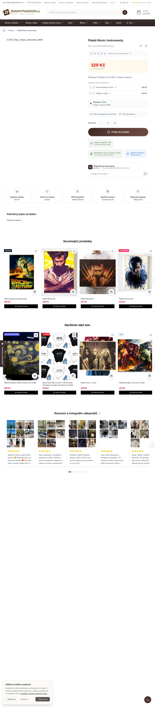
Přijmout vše (42, 699)
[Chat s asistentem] (147, 699)
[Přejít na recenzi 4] (76, 471)
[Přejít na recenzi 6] (80, 471)
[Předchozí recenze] (3, 444)
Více (131, 23)
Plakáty (11, 30)
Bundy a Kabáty (11, 23)
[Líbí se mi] (141, 46)
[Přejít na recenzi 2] (72, 471)
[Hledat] (124, 12)
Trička (95, 23)
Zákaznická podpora (34, 2)
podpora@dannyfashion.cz (15, 2)
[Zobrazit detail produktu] (35, 292)
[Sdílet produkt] (146, 46)
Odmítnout (12, 699)
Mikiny (82, 23)
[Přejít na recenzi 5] (78, 471)
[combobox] (87, 12)
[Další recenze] (152, 444)
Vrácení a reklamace (66, 3)
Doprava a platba (50, 3)
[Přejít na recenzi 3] (74, 471)
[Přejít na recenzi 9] (86, 471)
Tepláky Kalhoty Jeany (51, 23)
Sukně (119, 23)
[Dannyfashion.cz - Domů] (21, 12)
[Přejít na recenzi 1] (69, 471)
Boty (70, 23)
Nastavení (24, 699)
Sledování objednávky (99, 3)
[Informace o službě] (116, 87)
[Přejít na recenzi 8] (84, 471)
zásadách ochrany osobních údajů (34, 694)
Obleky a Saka (31, 23)
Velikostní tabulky (82, 3)
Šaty (107, 23)
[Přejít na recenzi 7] (82, 471)
